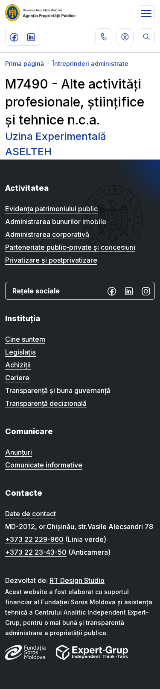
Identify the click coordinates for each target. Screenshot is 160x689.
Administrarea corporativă (47, 234)
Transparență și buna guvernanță (58, 390)
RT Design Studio (77, 580)
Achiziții (18, 365)
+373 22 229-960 (34, 539)
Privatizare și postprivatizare (51, 260)
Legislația (20, 352)
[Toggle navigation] (146, 13)
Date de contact (30, 513)
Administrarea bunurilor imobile (55, 221)
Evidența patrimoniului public (51, 208)
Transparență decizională (46, 403)
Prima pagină (24, 63)
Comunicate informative (43, 465)
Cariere (17, 377)
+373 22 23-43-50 (36, 552)
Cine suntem (25, 339)
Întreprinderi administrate (90, 63)
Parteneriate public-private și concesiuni (70, 247)
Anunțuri (18, 452)
